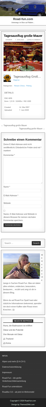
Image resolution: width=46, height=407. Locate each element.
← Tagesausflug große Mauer (14, 125)
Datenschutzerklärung (11, 367)
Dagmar (9, 40)
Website (7, 203)
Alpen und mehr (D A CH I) (13, 361)
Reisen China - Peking (23, 86)
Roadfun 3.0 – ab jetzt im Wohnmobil (18, 392)
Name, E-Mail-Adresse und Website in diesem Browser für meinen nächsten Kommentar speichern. (20, 217)
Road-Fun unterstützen (12, 387)
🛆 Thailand (8, 339)
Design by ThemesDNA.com (23, 404)
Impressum (7, 372)
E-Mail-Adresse (11, 195)
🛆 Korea (7, 343)
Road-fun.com (23, 19)
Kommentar (9, 155)
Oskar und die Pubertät (13, 330)
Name (7, 187)
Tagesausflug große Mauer (23, 36)
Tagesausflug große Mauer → (32, 129)
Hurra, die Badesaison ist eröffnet (17, 326)
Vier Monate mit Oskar (12, 334)
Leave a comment (34, 40)
